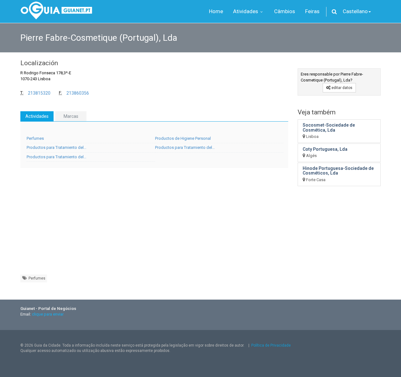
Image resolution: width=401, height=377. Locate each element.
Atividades (246, 11)
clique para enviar (48, 314)
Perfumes (35, 138)
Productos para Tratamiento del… (56, 147)
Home (216, 11)
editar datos (341, 88)
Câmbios (284, 11)
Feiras (312, 11)
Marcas (71, 116)
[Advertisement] (154, 224)
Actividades (37, 116)
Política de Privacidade (271, 345)
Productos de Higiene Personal (183, 138)
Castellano (355, 11)
